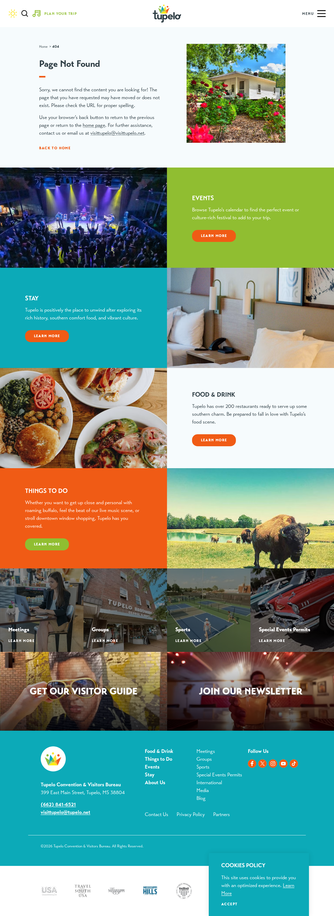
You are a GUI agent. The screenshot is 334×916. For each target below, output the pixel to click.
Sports (203, 767)
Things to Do (158, 759)
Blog (201, 798)
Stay (149, 774)
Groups (204, 759)
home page (94, 125)
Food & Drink (159, 751)
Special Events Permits (219, 774)
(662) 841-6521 (58, 804)
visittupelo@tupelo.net (65, 812)
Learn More (214, 235)
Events (152, 767)
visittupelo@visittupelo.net (117, 133)
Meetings (205, 751)
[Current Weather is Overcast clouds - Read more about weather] (12, 13)
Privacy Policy (191, 814)
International (209, 782)
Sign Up (250, 692)
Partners (221, 814)
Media (202, 790)
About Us (155, 782)
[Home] (167, 13)
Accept (229, 904)
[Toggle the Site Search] (24, 13)
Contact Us (156, 814)
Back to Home (55, 148)
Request (83, 692)
